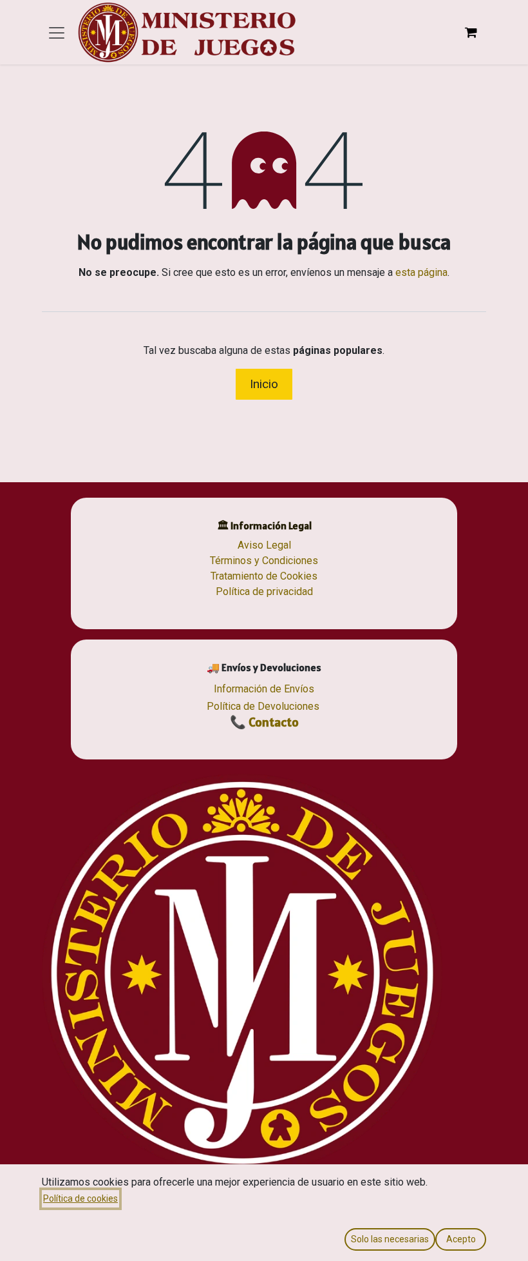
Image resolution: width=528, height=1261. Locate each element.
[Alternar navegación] (56, 32)
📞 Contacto (264, 722)
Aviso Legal (264, 545)
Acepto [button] (461, 1239)
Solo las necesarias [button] (390, 1239)
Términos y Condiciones (264, 560)
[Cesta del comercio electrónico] (470, 32)
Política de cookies (80, 1198)
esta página (421, 272)
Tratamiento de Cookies (264, 576)
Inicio (264, 383)
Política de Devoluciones (263, 706)
